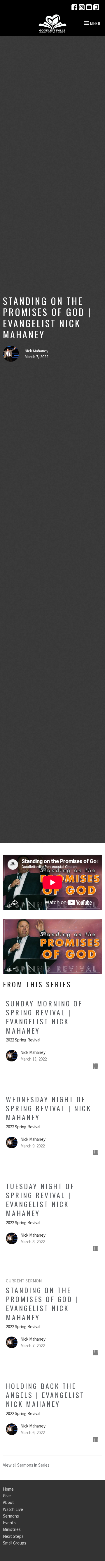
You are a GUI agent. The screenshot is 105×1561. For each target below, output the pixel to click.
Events (9, 1522)
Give (7, 1495)
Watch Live (13, 1509)
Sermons (11, 1516)
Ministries (12, 1529)
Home (8, 1489)
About (8, 1502)
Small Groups (14, 1543)
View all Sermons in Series (26, 1465)
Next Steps (13, 1536)
